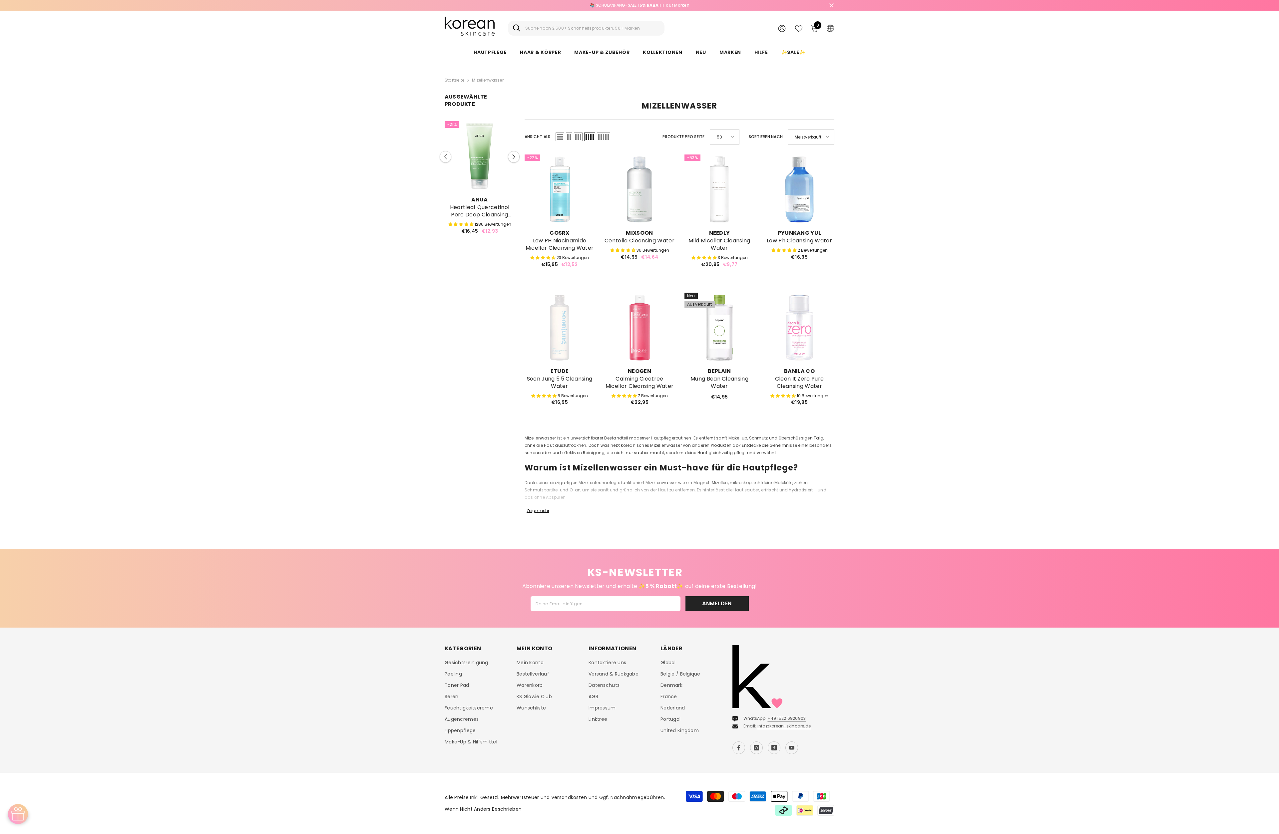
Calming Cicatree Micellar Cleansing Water (640, 382)
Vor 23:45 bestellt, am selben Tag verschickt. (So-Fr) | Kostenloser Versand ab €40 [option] (804, 5)
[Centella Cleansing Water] (639, 189)
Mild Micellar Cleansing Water (719, 244)
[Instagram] (756, 747)
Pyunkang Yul (799, 233)
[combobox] (592, 28)
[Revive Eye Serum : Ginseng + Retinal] (480, 156)
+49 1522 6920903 (786, 718)
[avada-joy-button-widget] (18, 814)
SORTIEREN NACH (766, 136)
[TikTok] (774, 747)
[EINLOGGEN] (782, 28)
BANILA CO (799, 371)
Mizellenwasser (487, 80)
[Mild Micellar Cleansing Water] (719, 189)
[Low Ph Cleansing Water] (799, 189)
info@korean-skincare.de (784, 726)
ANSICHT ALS (538, 136)
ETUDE (560, 371)
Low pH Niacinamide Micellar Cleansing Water (560, 244)
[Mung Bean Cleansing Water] (719, 328)
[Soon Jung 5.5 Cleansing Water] (560, 328)
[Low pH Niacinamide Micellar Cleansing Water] (560, 189)
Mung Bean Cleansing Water (719, 382)
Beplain (719, 371)
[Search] (586, 28)
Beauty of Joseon (479, 199)
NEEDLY (719, 233)
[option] (480, 180)
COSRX (560, 233)
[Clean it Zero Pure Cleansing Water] (799, 328)
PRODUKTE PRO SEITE (683, 136)
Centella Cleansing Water (639, 240)
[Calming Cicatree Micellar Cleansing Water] (639, 328)
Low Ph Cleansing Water (799, 240)
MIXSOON (639, 233)
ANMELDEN (717, 603)
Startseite (454, 80)
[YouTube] (791, 747)
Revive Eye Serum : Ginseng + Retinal (480, 211)
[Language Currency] (830, 28)
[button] (445, 157)
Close (831, 5)
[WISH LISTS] (798, 28)
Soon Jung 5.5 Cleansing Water (559, 382)
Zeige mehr (538, 510)
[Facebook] (738, 747)
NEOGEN (639, 371)
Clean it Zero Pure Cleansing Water (799, 382)
